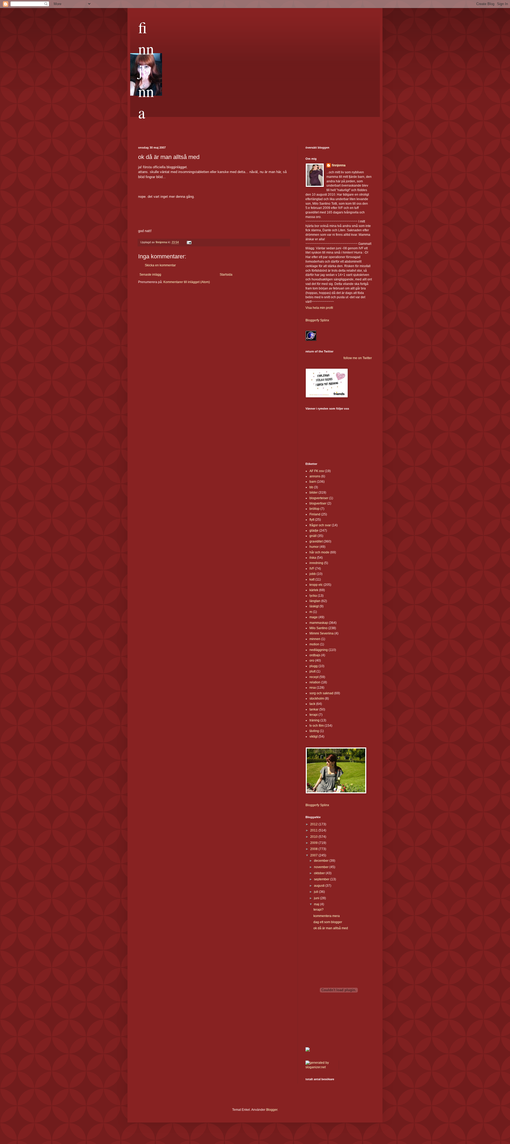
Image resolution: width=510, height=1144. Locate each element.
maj (317, 904)
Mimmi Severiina (321, 633)
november (321, 867)
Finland (314, 514)
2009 (314, 843)
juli (316, 892)
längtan (314, 601)
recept (313, 677)
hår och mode (319, 552)
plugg (313, 666)
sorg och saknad (321, 693)
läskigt (314, 606)
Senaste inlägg (150, 274)
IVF (311, 568)
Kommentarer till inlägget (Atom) (186, 282)
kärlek (313, 590)
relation (314, 682)
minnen (314, 639)
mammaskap (318, 623)
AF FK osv (316, 471)
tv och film (316, 725)
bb (311, 487)
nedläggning (318, 650)
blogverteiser (318, 498)
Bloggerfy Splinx (317, 320)
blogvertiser (317, 503)
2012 (314, 824)
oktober (320, 873)
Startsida (226, 274)
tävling (314, 731)
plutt (312, 671)
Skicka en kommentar (160, 265)
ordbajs (314, 655)
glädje (313, 530)
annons (314, 476)
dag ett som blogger (327, 922)
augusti (319, 886)
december (321, 861)
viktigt (313, 736)
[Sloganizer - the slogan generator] (320, 1067)
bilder (313, 492)
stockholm (316, 698)
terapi (313, 715)
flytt (311, 519)
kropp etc (316, 585)
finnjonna (146, 69)
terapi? (318, 909)
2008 (314, 849)
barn (312, 481)
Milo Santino (318, 628)
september (322, 879)
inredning (316, 563)
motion (314, 644)
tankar (313, 709)
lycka (313, 596)
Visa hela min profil (319, 308)
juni (317, 898)
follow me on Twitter (357, 358)
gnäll (313, 536)
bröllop (314, 509)
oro (311, 660)
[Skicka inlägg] (188, 242)
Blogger (271, 1110)
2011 (314, 830)
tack (312, 704)
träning (314, 720)
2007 (314, 855)
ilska (312, 558)
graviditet (316, 541)
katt (311, 579)
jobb (312, 574)
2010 (314, 837)
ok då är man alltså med (330, 928)
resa (312, 687)
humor (314, 547)
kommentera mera (326, 916)
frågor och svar (320, 525)
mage (313, 617)
